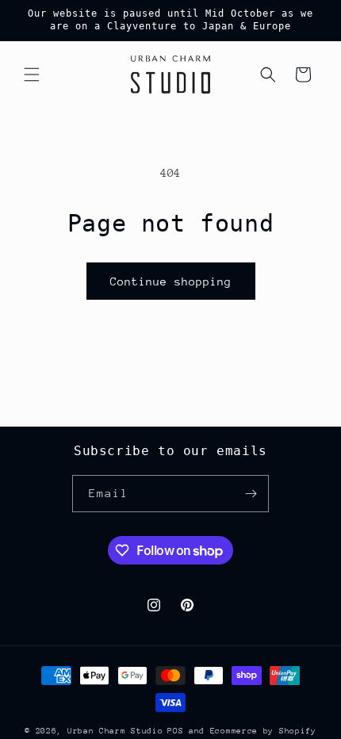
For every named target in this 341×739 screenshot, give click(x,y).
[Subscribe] (250, 493)
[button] (31, 74)
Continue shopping (171, 281)
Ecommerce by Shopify (263, 731)
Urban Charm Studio (115, 731)
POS (175, 731)
